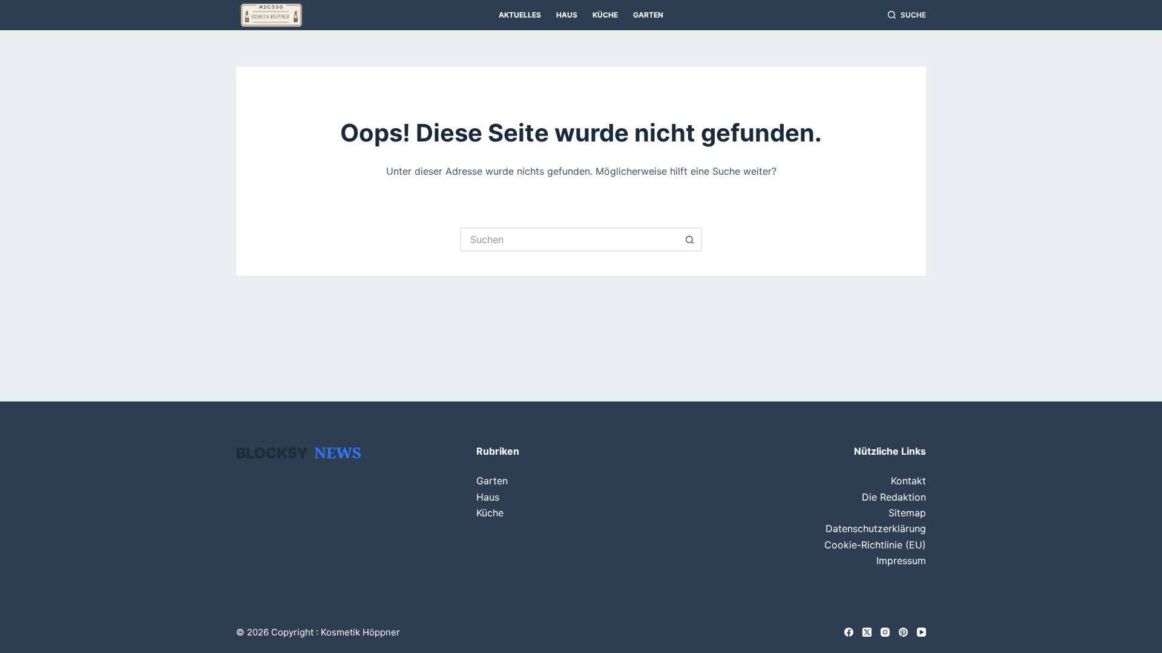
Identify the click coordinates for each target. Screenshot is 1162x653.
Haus (566, 14)
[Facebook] (848, 632)
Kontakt (908, 481)
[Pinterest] (903, 632)
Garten (648, 14)
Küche (605, 14)
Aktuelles (520, 14)
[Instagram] (885, 632)
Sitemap (907, 513)
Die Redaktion (894, 497)
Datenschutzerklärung (876, 528)
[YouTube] (921, 632)
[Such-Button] (690, 239)
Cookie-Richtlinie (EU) (875, 545)
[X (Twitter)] (867, 632)
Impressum (901, 560)
